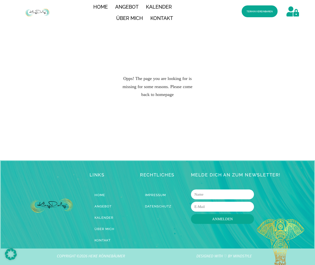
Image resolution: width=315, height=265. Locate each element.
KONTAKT (161, 18)
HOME (100, 7)
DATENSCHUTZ (158, 206)
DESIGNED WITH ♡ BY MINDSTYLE (224, 255)
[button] (11, 254)
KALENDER (159, 7)
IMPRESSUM (155, 195)
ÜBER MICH (129, 18)
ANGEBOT (127, 7)
